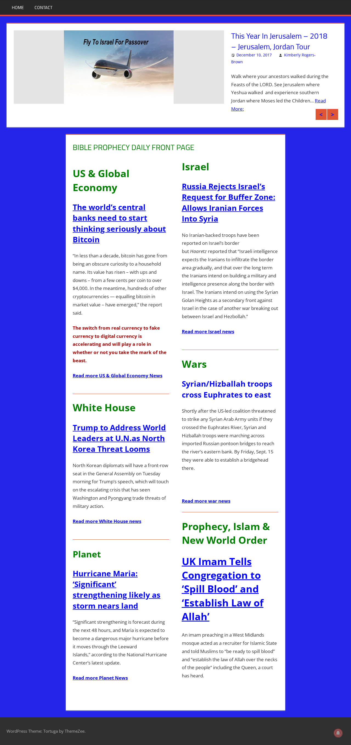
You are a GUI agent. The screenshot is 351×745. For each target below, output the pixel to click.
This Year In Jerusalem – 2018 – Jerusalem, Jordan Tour (279, 41)
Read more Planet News (100, 678)
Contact (43, 7)
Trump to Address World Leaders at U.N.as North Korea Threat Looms (119, 438)
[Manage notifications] (338, 733)
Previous (321, 114)
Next (332, 114)
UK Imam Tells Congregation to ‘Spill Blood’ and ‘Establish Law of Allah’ (223, 589)
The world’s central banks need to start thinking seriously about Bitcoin (119, 223)
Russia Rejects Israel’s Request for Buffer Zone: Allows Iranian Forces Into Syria (228, 202)
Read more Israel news (208, 331)
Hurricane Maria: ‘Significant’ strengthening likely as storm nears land (116, 589)
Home (18, 7)
